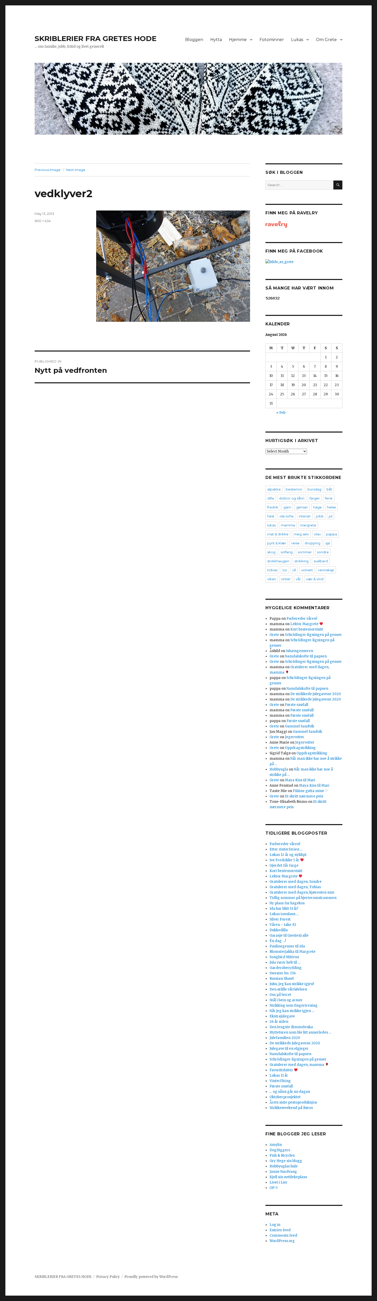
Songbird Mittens (284, 957)
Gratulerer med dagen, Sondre (296, 881)
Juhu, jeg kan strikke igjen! (292, 984)
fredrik (272, 507)
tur (285, 570)
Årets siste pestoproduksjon (293, 1102)
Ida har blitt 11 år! (284, 908)
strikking (301, 561)
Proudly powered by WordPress (151, 1277)
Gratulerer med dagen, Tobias (295, 887)
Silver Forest (280, 919)
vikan (271, 579)
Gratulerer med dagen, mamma (297, 1065)
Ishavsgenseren (299, 651)
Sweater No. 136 (283, 973)
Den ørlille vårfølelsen (288, 989)
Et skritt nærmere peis (304, 796)
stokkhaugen (278, 561)
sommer (305, 552)
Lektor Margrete (304, 624)
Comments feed (283, 1235)
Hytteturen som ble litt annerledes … (300, 1032)
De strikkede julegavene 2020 (315, 694)
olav (317, 534)
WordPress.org (282, 1241)
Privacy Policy (108, 1277)
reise (295, 543)
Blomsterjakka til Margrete (292, 951)
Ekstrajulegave (282, 1016)
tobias (272, 570)
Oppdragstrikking (300, 748)
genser (302, 507)
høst (270, 516)
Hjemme (238, 39)
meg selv (301, 534)
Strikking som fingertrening (294, 1005)
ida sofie (287, 516)
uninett (307, 570)
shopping (312, 543)
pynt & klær (276, 543)
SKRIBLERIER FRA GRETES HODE (95, 38)
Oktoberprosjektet (285, 1097)
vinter (286, 579)
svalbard (321, 561)
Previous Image (48, 170)
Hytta (216, 39)
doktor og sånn (291, 498)
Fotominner (272, 39)
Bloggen (194, 39)
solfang (287, 552)
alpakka (274, 489)
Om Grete (326, 39)
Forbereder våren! (301, 618)
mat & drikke (278, 534)
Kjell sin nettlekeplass (288, 1177)
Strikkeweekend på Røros (291, 1108)
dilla (270, 498)
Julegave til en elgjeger (289, 1048)
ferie (329, 498)
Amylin (276, 1145)
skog (271, 552)
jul (330, 516)
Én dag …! (278, 941)
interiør (305, 516)
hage (317, 507)
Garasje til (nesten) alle (289, 935)
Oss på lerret (280, 995)
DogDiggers (280, 1150)
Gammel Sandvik (299, 726)
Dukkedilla (279, 930)
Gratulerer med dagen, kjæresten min (302, 892)
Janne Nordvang (283, 1171)
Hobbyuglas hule (284, 1166)
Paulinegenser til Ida (287, 946)
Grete (274, 635)
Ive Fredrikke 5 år (285, 860)
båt (329, 489)
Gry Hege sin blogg (286, 1161)
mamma (288, 525)
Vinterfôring (280, 1081)
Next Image (75, 170)
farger (315, 498)
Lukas (297, 39)
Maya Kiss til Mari (300, 780)
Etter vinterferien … (286, 849)
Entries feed (280, 1230)
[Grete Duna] (303, 224)
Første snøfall (296, 705)
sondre (323, 552)
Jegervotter (294, 737)
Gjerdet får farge (284, 865)
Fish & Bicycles (282, 1155)
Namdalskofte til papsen (306, 656)
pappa (331, 534)
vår (298, 579)
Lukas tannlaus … (284, 914)
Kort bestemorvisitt (306, 629)
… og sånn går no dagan (290, 1091)
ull (294, 570)
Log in (275, 1225)
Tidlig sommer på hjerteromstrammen (303, 898)
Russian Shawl (282, 978)
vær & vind (314, 579)
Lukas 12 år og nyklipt (288, 855)
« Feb (280, 413)
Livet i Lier (278, 1182)
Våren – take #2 (283, 925)
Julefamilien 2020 (285, 1038)
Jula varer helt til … (285, 962)
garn (287, 507)
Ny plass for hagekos (287, 903)
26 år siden (279, 1021)
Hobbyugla (279, 769)
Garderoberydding (286, 968)
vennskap (326, 570)
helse (331, 507)
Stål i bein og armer (286, 1000)
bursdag (314, 489)
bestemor (294, 489)
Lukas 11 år (279, 1075)
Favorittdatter (282, 1070)
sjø (327, 543)
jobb (320, 516)
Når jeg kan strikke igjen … (292, 1011)
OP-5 (273, 1188)
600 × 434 (43, 221)
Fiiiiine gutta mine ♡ (310, 791)
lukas (271, 525)
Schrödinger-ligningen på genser (313, 635)
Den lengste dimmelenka (291, 1027)
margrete (308, 525)
